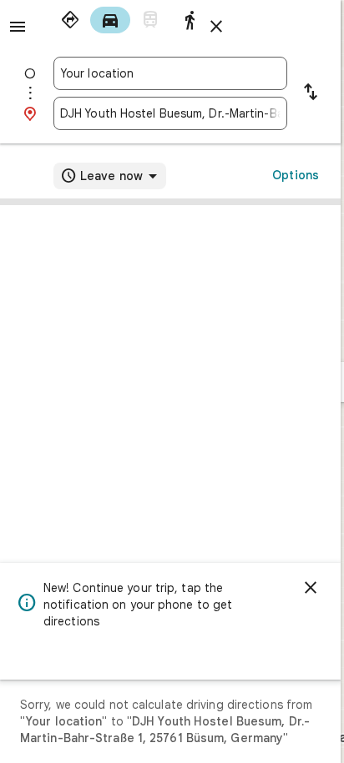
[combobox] (170, 73)
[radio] (70, 20)
